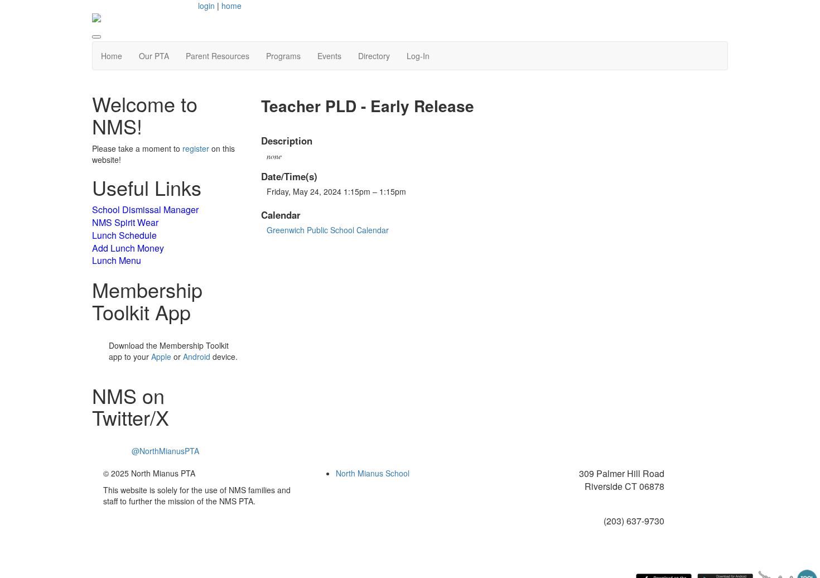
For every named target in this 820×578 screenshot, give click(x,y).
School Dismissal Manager (145, 209)
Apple (161, 356)
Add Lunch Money (128, 248)
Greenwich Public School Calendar (328, 229)
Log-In (418, 55)
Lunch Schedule (124, 235)
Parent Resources (217, 55)
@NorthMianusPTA (165, 450)
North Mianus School (372, 473)
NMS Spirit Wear (125, 222)
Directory (374, 55)
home (231, 5)
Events (329, 55)
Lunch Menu (116, 260)
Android (196, 356)
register (195, 148)
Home (111, 55)
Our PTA (154, 55)
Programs (283, 55)
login (206, 5)
